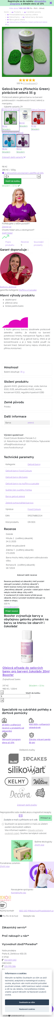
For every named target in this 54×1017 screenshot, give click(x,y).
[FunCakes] (40, 793)
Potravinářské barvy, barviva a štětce (23, 14)
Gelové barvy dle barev (34, 17)
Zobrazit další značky (27, 805)
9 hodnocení (30, 83)
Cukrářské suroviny (33, 12)
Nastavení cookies (27, 1009)
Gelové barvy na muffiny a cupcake (22, 483)
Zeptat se (6, 226)
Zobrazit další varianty (13, 157)
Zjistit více (39, 844)
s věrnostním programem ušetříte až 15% (24, 173)
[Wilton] (40, 781)
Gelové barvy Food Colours (19, 470)
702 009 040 (10, 960)
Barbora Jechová (8, 286)
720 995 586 (10, 966)
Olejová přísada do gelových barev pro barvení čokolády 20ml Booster (26, 671)
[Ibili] (13, 759)
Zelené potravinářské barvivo (19, 502)
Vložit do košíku (12, 181)
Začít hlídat (7, 233)
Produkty (17, 12)
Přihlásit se (45, 818)
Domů (6, 12)
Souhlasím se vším (27, 1002)
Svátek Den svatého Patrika (19, 490)
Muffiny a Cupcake (28, 290)
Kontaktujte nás (18, 892)
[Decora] (20, 793)
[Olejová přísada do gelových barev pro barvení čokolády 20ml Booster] (27, 646)
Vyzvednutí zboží (13, 944)
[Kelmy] (16, 781)
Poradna (30, 944)
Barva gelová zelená (17, 19)
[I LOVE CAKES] (35, 759)
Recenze (25, 242)
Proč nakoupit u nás (14, 935)
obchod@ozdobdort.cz (42, 910)
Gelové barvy (14, 17)
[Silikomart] (27, 770)
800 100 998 (25, 910)
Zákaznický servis (13, 927)
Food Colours (34, 509)
